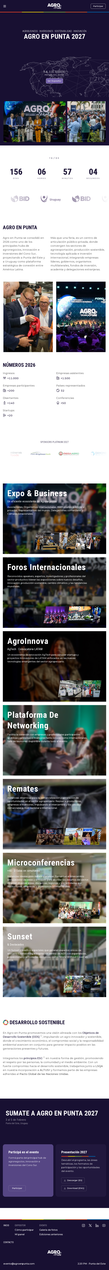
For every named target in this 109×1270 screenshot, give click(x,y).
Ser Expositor (54, 81)
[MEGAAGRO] (17, 453)
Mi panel (20, 1234)
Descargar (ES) (74, 1180)
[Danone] (47, 453)
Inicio (6, 1225)
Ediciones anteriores (51, 1234)
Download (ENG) (75, 1188)
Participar (98, 6)
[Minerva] (72, 453)
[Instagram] (83, 1225)
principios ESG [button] (33, 1058)
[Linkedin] (97, 1225)
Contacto (8, 1242)
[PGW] (96, 453)
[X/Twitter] (90, 1225)
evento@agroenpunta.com (19, 1263)
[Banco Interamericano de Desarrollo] (37, 198)
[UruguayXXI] (68, 198)
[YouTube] (104, 1225)
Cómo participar (24, 1230)
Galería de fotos (48, 1230)
